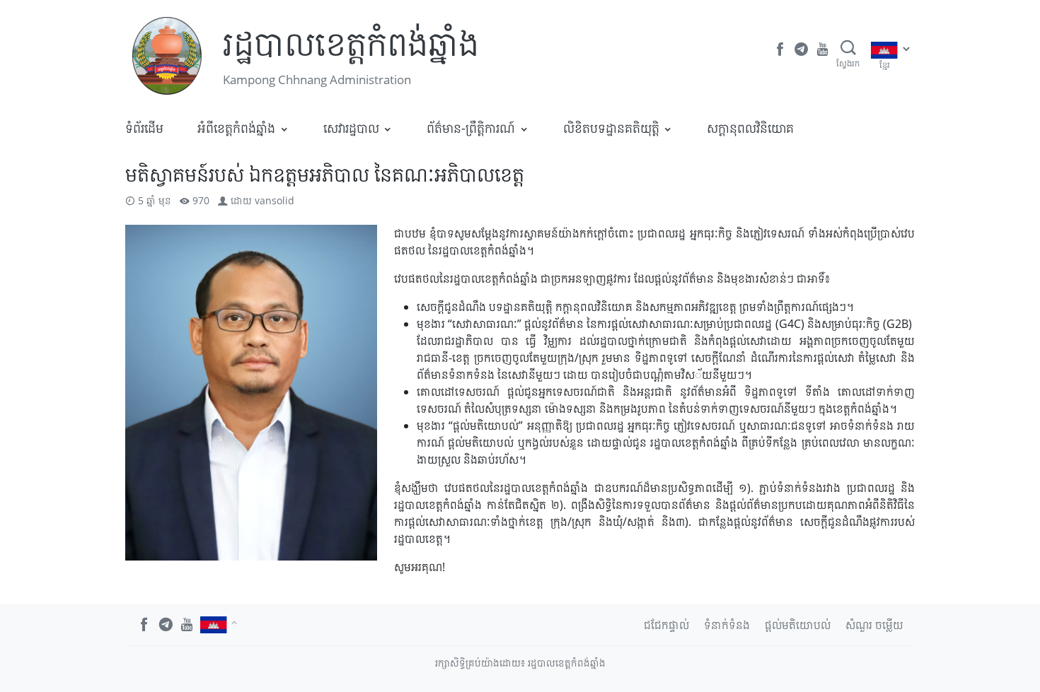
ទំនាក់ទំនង (727, 625)
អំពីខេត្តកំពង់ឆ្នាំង (236, 127)
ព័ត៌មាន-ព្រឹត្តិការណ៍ (471, 127)
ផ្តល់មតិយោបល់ (798, 625)
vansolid (274, 200)
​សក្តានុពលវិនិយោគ (750, 127)
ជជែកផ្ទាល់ (666, 625)
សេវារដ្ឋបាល (351, 127)
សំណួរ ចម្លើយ (874, 625)
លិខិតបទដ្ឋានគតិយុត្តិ (611, 127)
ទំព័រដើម (144, 127)
